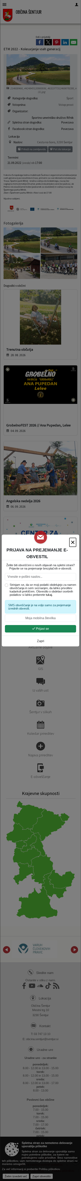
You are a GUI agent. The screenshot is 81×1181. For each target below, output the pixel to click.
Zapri (40, 641)
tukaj (49, 594)
